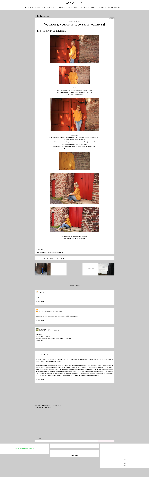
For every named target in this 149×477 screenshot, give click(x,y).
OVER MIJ (110, 7)
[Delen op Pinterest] (61, 258)
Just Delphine (45, 311)
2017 (125, 457)
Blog (31, 7)
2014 (125, 463)
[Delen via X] (57, 258)
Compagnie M (85, 7)
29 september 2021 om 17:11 (55, 354)
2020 (125, 451)
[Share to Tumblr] (59, 258)
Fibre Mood (50, 7)
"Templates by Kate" (22, 474)
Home (27, 7)
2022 (125, 447)
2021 (125, 449)
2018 (125, 455)
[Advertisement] (74, 424)
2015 (125, 461)
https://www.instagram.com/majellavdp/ (24, 448)
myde (41, 293)
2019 (125, 453)
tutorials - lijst (40, 7)
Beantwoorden (40, 301)
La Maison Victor (61, 7)
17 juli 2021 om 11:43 (57, 311)
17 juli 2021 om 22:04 (55, 330)
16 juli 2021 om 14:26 (50, 293)
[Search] (106, 441)
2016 (125, 459)
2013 (125, 465)
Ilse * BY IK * (44, 330)
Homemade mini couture (98, 7)
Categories (117, 7)
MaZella (74, 3)
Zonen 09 (76, 7)
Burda (70, 7)
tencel (50, 250)
